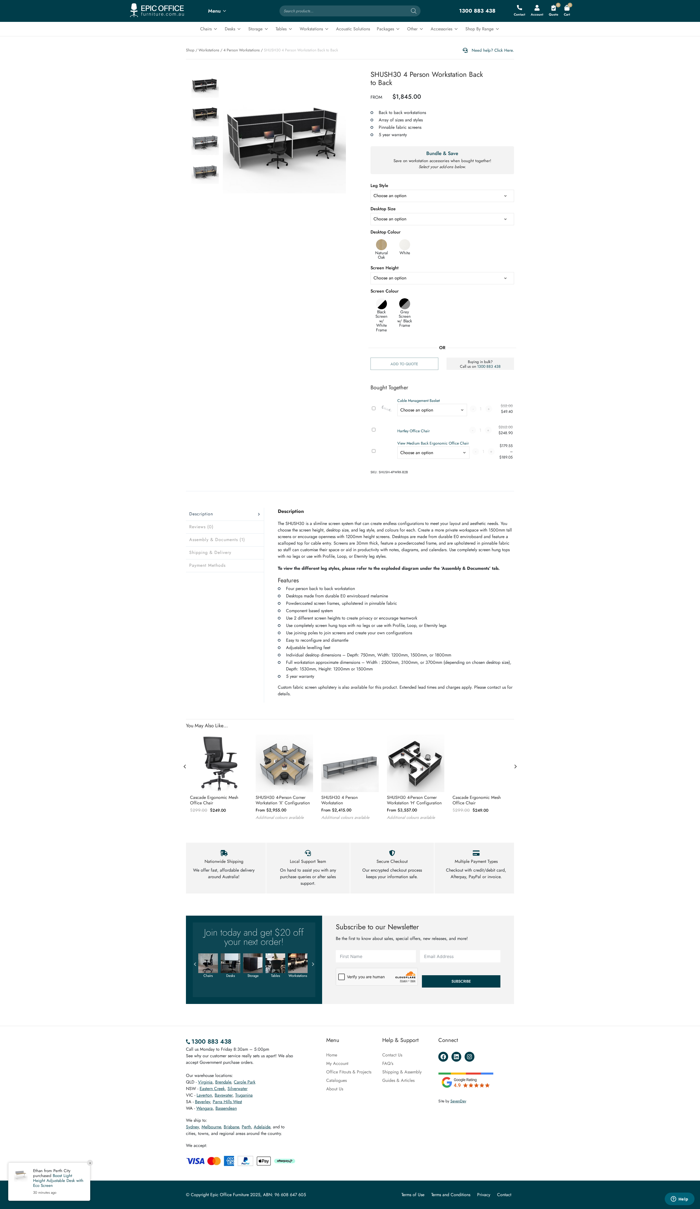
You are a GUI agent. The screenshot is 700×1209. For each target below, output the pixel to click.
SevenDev (458, 1101)
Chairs (206, 29)
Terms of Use (412, 1195)
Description (201, 514)
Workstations (311, 29)
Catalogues (336, 1080)
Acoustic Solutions (353, 29)
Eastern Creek (212, 1088)
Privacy (483, 1195)
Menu (214, 10)
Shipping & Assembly (402, 1072)
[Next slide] (515, 766)
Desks (230, 29)
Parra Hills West (227, 1102)
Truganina (244, 1095)
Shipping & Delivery (210, 552)
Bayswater (223, 1095)
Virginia (205, 1082)
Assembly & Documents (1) (217, 539)
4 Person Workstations (241, 50)
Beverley (202, 1102)
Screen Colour (385, 291)
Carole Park (244, 1082)
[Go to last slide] (184, 766)
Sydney (192, 1127)
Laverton (204, 1095)
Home (331, 1055)
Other (412, 29)
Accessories (441, 29)
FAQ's (387, 1063)
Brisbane (231, 1127)
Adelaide (262, 1127)
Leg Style (379, 185)
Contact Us (392, 1055)
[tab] (225, 514)
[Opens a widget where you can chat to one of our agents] (679, 1199)
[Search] (414, 10)
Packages (385, 29)
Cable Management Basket (418, 400)
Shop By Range (479, 29)
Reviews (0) (201, 527)
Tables (281, 29)
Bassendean (226, 1108)
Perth (246, 1127)
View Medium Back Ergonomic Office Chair (433, 443)
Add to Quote (404, 364)
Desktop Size (383, 209)
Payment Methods (207, 565)
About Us (334, 1089)
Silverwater (237, 1088)
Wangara (204, 1108)
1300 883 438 (489, 366)
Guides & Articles (398, 1080)
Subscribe (461, 981)
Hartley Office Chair (413, 431)
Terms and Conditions (450, 1195)
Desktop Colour (386, 232)
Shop (190, 50)
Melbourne (211, 1127)
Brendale (223, 1082)
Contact (504, 1195)
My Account (337, 1063)
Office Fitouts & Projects (348, 1072)
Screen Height (384, 268)
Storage (255, 29)
